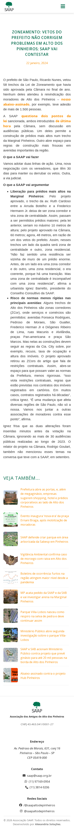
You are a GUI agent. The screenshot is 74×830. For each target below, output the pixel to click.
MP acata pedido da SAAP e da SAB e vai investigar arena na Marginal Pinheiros (43, 597)
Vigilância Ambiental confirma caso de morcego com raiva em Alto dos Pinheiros (43, 558)
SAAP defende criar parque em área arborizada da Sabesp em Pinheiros (44, 539)
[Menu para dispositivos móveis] (63, 6)
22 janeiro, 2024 (37, 63)
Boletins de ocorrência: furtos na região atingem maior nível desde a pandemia (44, 578)
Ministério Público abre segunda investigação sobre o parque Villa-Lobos (43, 635)
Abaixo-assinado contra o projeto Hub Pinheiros (43, 676)
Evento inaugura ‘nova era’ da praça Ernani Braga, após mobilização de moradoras (44, 520)
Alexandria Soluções (47, 824)
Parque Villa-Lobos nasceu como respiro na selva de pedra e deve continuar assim (42, 616)
